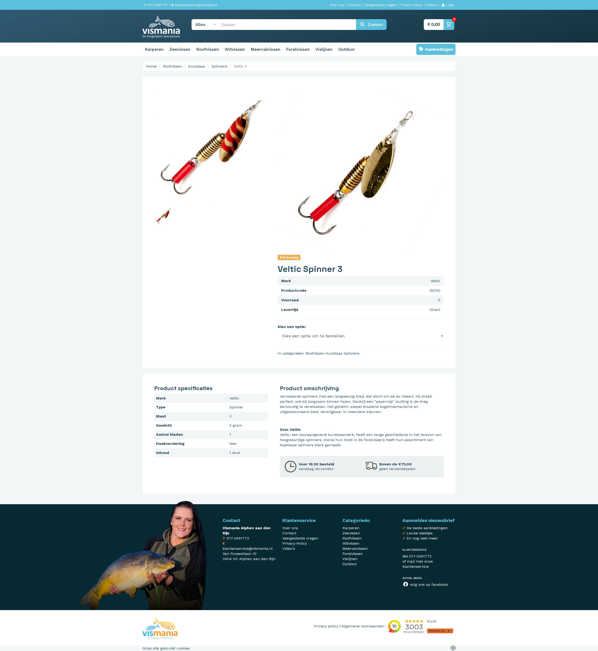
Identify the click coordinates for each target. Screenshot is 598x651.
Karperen (154, 49)
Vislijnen (323, 49)
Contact (354, 5)
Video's (432, 5)
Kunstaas (196, 66)
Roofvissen (207, 49)
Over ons (337, 5)
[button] (453, 648)
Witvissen (235, 49)
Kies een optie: (292, 326)
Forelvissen (298, 49)
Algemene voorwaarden (363, 626)
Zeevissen (179, 49)
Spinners (219, 66)
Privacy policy (326, 626)
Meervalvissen (265, 49)
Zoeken (374, 24)
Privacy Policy (411, 5)
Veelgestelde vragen (380, 5)
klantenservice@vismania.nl (194, 5)
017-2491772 (155, 5)
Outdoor (346, 49)
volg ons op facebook (428, 584)
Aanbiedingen (438, 49)
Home (151, 66)
